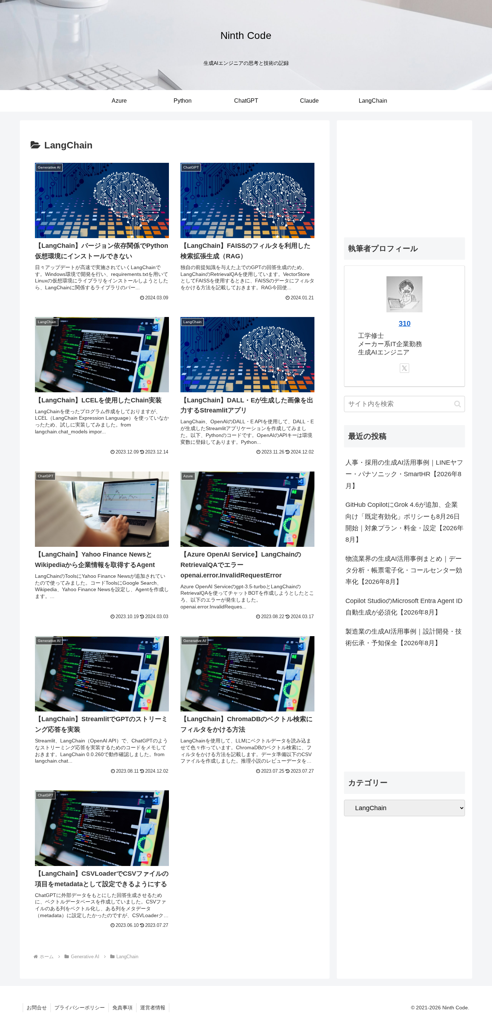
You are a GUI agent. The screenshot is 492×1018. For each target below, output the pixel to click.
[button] (457, 404)
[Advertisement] (404, 178)
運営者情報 (152, 1007)
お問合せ (37, 1007)
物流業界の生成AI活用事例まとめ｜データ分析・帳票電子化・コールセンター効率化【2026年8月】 (403, 570)
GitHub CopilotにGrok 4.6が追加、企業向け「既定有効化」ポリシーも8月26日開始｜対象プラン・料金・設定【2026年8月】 (404, 522)
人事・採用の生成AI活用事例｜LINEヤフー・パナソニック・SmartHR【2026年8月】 (404, 474)
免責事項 (122, 1007)
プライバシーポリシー (79, 1007)
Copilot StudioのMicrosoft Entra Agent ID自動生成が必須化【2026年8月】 (403, 606)
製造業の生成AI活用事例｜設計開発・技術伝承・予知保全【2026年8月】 (403, 637)
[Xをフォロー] (404, 368)
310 (405, 323)
